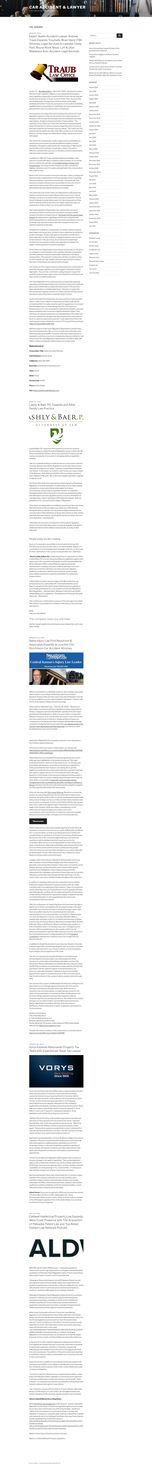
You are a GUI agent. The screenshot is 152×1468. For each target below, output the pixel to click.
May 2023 (92, 187)
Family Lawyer (94, 246)
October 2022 (93, 214)
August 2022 (93, 222)
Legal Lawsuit (93, 253)
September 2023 (95, 172)
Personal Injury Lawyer (96, 261)
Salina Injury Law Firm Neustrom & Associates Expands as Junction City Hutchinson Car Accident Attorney (51, 644)
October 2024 (94, 122)
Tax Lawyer (93, 269)
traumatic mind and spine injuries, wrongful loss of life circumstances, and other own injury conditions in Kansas (55, 782)
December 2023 (94, 160)
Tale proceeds (38, 821)
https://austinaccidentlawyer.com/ (46, 390)
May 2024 (92, 141)
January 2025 (93, 110)
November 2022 (94, 210)
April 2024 (92, 145)
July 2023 (92, 180)
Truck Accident (94, 273)
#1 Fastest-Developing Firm (44, 1404)
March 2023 (93, 195)
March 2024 (93, 149)
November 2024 (94, 118)
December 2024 (94, 114)
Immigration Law (94, 249)
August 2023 (93, 176)
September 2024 (95, 126)
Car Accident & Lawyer (57, 7)
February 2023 (94, 199)
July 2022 (92, 226)
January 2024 (93, 156)
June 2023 (92, 183)
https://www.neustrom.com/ (49, 1026)
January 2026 (93, 95)
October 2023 (94, 168)
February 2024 (94, 153)
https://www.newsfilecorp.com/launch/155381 (47, 1033)
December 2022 (94, 207)
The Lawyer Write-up (55, 792)
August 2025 (93, 99)
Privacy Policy (33, 1463)
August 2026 (93, 87)
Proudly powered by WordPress (50, 1463)
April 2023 (92, 191)
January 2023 (93, 203)
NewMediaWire (45, 91)
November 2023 (94, 164)
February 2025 (94, 106)
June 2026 (92, 91)
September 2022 (94, 218)
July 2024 (92, 133)
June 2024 (92, 137)
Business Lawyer (94, 238)
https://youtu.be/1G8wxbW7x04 (41, 324)
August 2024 (93, 129)
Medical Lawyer (94, 257)
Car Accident (93, 242)
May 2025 (92, 103)
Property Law (93, 265)
